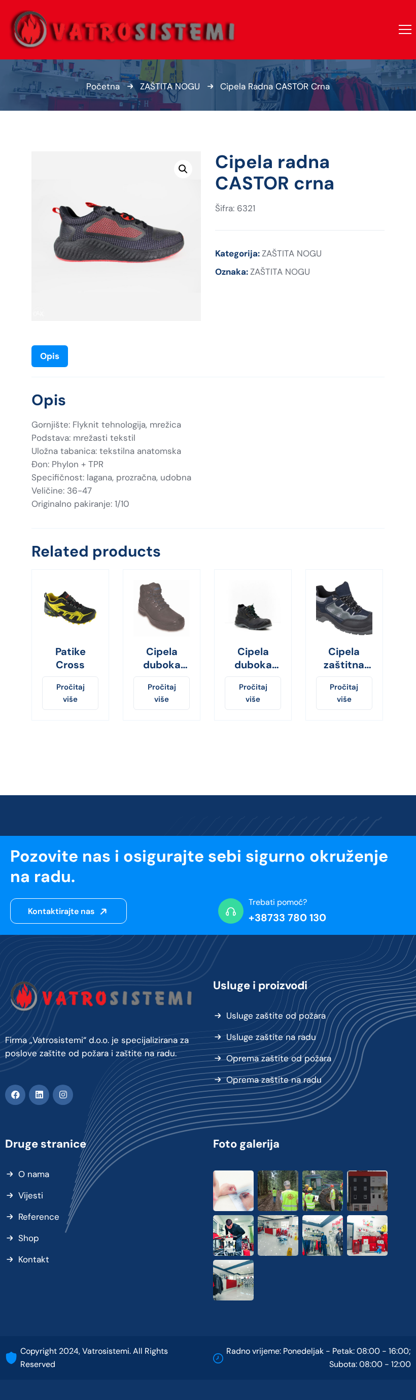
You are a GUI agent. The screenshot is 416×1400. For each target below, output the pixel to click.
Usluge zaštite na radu (271, 1037)
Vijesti (30, 1195)
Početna (103, 86)
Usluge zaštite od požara (276, 1015)
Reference (38, 1216)
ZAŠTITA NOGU (170, 86)
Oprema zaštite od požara (278, 1058)
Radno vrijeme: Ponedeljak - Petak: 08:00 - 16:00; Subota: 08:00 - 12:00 (318, 1358)
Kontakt (33, 1259)
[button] (183, 169)
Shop (28, 1238)
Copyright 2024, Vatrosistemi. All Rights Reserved (94, 1358)
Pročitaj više (70, 693)
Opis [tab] (49, 356)
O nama (33, 1174)
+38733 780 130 (287, 917)
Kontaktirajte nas (62, 911)
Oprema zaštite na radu (274, 1079)
